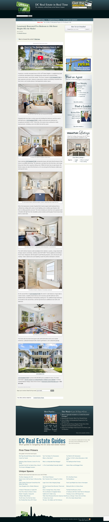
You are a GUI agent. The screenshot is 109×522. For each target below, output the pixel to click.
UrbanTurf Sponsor (22, 33)
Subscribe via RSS (85, 519)
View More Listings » (78, 157)
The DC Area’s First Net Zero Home (27, 498)
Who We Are (65, 519)
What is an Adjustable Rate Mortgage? (51, 461)
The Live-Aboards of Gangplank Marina (52, 491)
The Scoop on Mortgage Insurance (27, 467)
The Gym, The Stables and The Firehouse (52, 500)
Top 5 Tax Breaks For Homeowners (51, 456)
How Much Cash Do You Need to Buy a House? (30, 465)
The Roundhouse (70, 479)
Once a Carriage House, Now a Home (51, 489)
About (61, 519)
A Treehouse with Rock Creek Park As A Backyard (78, 491)
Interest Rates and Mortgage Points (74, 465)
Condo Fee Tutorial (23, 458)
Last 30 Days (77, 411)
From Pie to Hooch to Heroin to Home (27, 491)
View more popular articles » (83, 432)
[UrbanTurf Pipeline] (78, 72)
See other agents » (78, 101)
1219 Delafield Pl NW (55, 77)
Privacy (79, 519)
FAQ (76, 161)
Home (19, 12)
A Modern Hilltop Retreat (24, 495)
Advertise (28, 12)
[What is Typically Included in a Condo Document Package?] (50, 423)
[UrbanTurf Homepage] (24, 7)
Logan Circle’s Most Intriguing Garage (51, 482)
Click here (37, 39)
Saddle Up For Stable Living (49, 493)
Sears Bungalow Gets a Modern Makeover (29, 486)
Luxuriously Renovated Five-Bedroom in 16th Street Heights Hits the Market (37, 27)
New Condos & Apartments (70, 20)
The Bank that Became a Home (73, 489)
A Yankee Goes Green (48, 498)
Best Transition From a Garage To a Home (52, 479)
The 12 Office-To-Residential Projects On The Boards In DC (57, 22)
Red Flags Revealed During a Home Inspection (30, 456)
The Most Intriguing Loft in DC (26, 477)
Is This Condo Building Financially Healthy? (53, 465)
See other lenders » (78, 126)
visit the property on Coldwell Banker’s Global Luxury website (39, 379)
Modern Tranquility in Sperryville (26, 493)
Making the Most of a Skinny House (74, 486)
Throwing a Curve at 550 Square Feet (75, 493)
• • (54, 20)
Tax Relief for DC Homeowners (73, 456)
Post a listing (83, 161)
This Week (66, 411)
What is (84, 160)
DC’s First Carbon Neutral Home (73, 498)
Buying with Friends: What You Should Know (74, 418)
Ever (85, 411)
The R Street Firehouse (48, 477)
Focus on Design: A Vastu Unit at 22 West (76, 495)
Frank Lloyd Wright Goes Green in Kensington (77, 482)
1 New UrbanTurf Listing (38, 20)
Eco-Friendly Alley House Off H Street (28, 500)
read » (55, 431)
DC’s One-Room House (71, 477)
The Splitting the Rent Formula (73, 461)
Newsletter (23, 12)
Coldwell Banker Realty (38, 397)
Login (76, 160)
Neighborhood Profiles (54, 20)
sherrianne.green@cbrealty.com (50, 381)
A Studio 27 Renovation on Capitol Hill (28, 489)
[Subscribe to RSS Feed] (89, 519)
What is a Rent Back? (48, 458)
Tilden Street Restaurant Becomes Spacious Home (54, 495)
